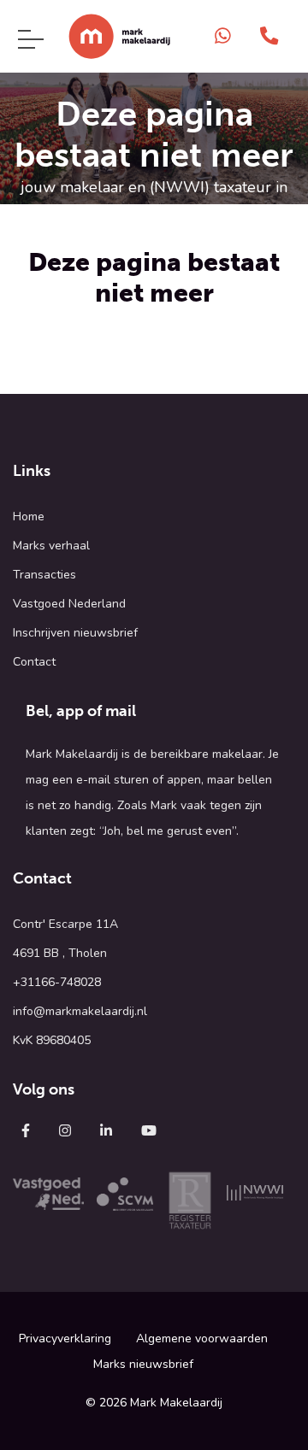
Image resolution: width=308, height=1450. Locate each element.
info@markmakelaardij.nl (80, 1011)
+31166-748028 (57, 982)
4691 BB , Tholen (60, 953)
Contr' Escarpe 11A (65, 924)
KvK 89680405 (52, 1040)
